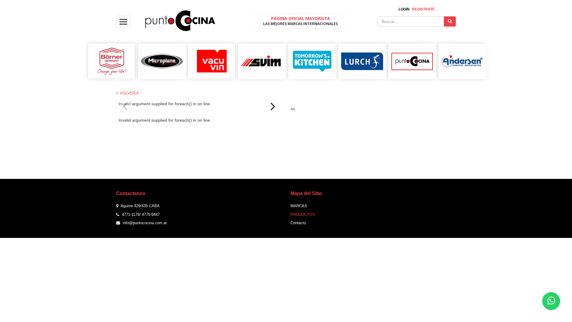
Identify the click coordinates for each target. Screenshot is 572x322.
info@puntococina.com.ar (145, 223)
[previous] (125, 106)
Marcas (298, 206)
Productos (302, 214)
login (404, 9)
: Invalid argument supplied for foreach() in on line (199, 107)
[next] (272, 106)
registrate (423, 9)
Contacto (298, 223)
